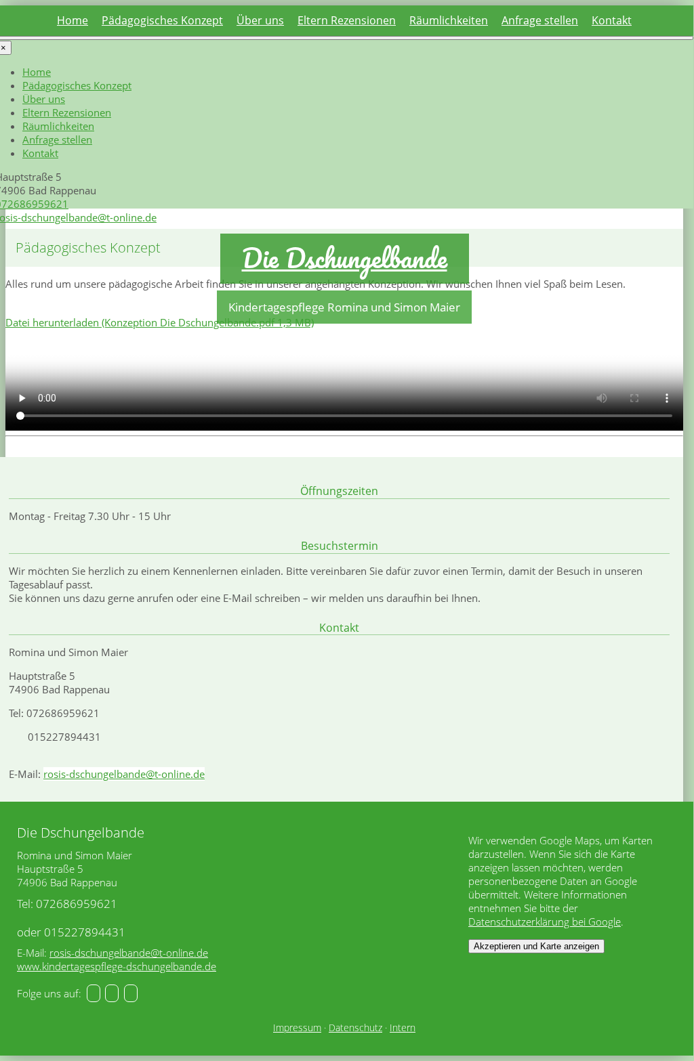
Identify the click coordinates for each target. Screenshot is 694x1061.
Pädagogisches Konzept (162, 20)
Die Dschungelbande (344, 257)
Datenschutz (355, 1028)
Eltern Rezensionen (347, 20)
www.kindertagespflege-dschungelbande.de (116, 966)
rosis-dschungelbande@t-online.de (124, 774)
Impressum (297, 1028)
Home (72, 20)
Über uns (260, 20)
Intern (402, 1028)
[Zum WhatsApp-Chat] (131, 993)
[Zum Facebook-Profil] (93, 993)
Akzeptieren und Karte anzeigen (536, 946)
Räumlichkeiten (448, 20)
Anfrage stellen (540, 20)
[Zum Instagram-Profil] (112, 993)
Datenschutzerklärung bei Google (544, 921)
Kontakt (612, 20)
